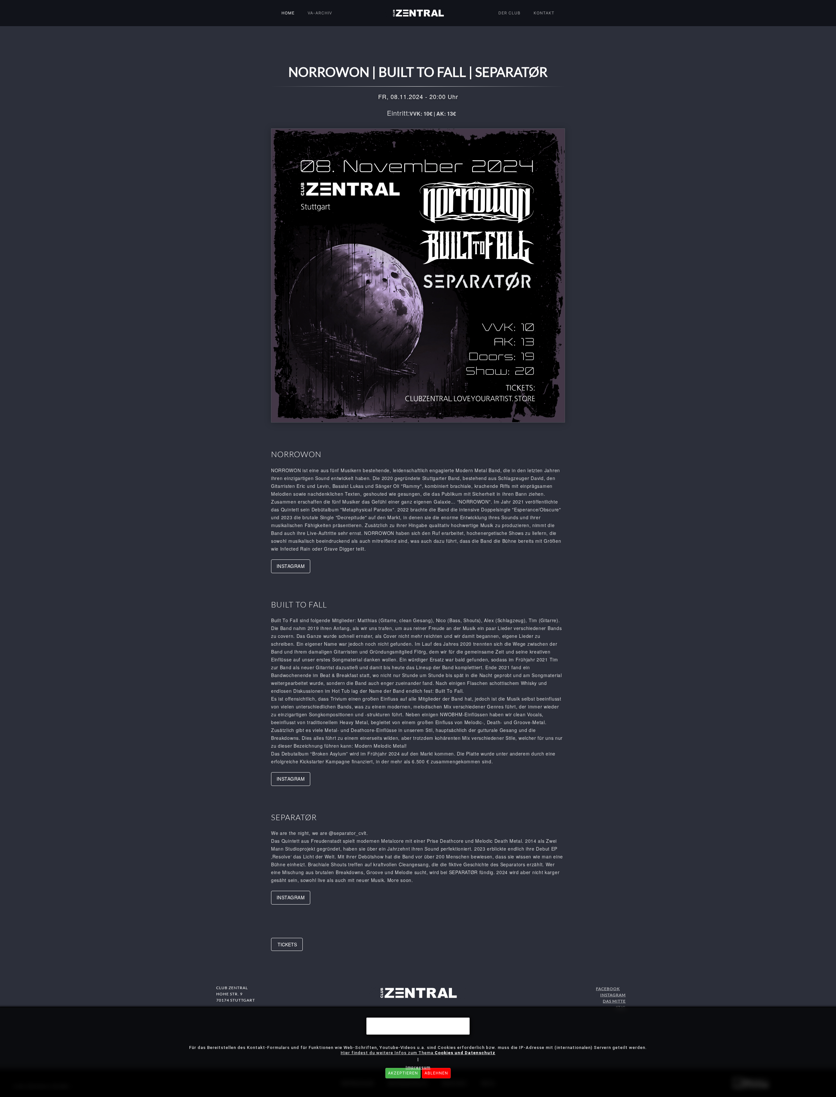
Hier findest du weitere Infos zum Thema (418, 1052)
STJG (621, 1007)
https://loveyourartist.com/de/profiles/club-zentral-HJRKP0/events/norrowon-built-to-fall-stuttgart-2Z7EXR (287, 944)
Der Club (509, 12)
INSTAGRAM (291, 566)
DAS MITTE (614, 1001)
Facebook (608, 988)
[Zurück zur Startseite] (418, 13)
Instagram (613, 994)
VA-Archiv (320, 12)
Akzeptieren (403, 1073)
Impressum (418, 1067)
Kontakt (544, 12)
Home (288, 12)
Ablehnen (436, 1073)
